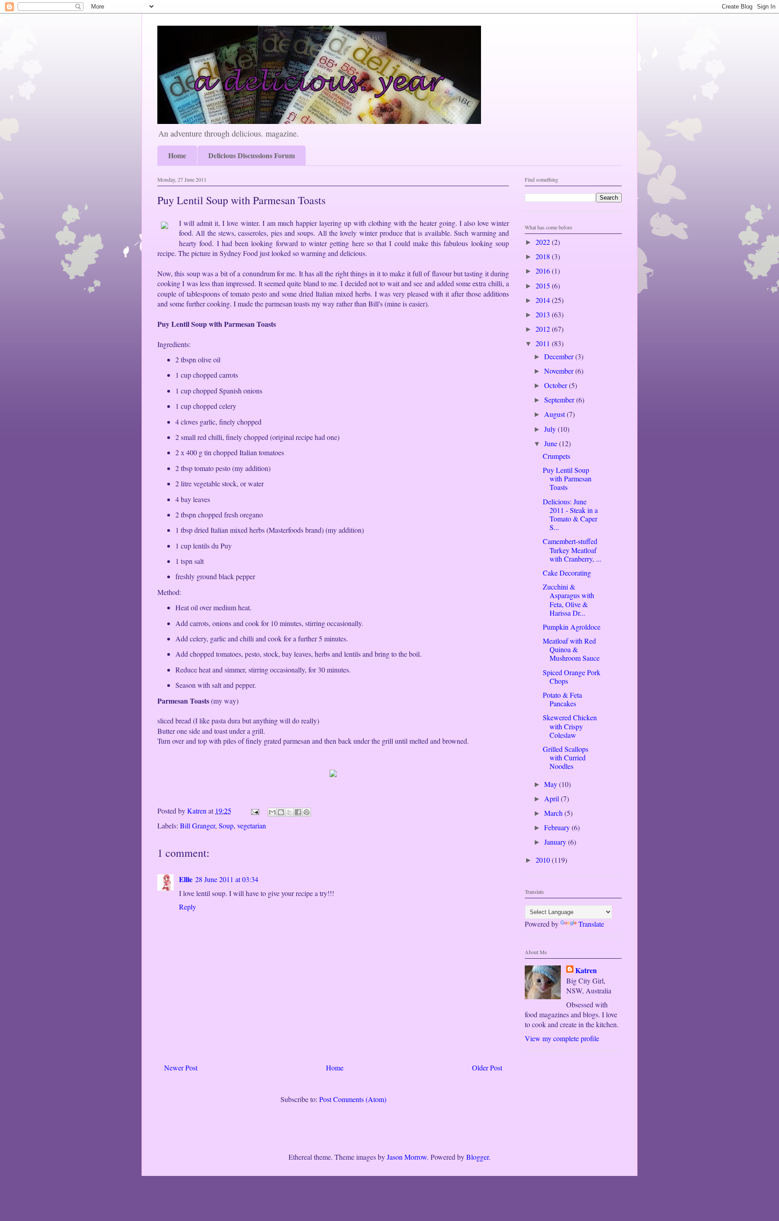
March (554, 813)
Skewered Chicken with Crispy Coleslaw (570, 726)
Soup (226, 825)
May (551, 784)
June (551, 443)
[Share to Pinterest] (306, 812)
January (556, 841)
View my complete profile (562, 1038)
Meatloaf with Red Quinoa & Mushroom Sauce (571, 649)
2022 (544, 242)
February (558, 827)
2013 (544, 314)
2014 (544, 300)
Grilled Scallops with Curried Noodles (565, 757)
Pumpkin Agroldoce (571, 626)
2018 (544, 256)
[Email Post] (254, 810)
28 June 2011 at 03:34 (226, 879)
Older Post (487, 1067)
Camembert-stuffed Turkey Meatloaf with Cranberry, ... (572, 549)
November (559, 370)
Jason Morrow (407, 1157)
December (559, 356)
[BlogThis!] (280, 812)
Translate (591, 923)
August (555, 414)
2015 (544, 285)
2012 (544, 329)
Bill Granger (197, 825)
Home (177, 155)
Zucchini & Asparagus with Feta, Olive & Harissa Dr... (568, 599)
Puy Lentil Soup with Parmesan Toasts (567, 478)
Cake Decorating (567, 572)
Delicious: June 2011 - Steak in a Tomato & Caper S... (570, 514)
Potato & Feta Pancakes (562, 699)
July (551, 429)
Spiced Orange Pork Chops (571, 677)
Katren (586, 970)
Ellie (185, 879)
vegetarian (251, 825)
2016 (544, 270)
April (552, 798)
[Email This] (272, 812)
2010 (544, 859)
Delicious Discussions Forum (251, 155)
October (556, 385)
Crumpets (556, 456)
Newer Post (180, 1067)
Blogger (477, 1157)
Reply (187, 906)
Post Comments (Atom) (352, 1099)
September (560, 399)
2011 (544, 343)
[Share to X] (289, 812)
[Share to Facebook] (297, 812)
